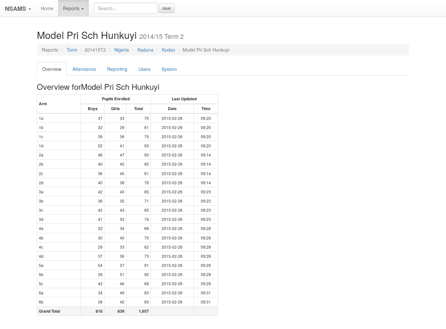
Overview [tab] (51, 69)
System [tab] (169, 69)
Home (47, 8)
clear (166, 8)
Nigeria (121, 49)
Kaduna (145, 49)
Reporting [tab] (117, 69)
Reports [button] (72, 8)
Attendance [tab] (84, 69)
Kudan (168, 49)
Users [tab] (144, 69)
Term (72, 49)
